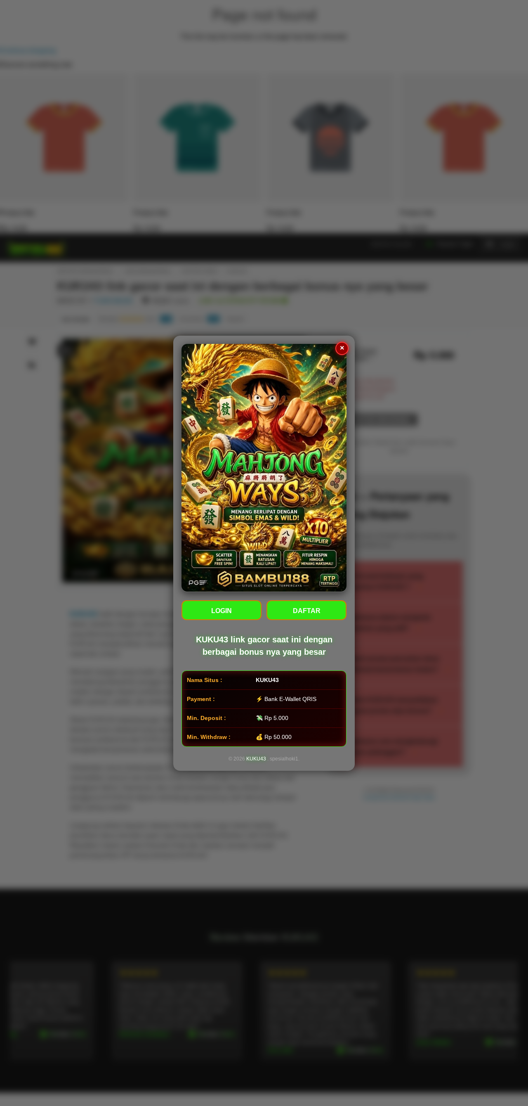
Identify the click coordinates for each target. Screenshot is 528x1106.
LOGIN (221, 610)
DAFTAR (307, 610)
